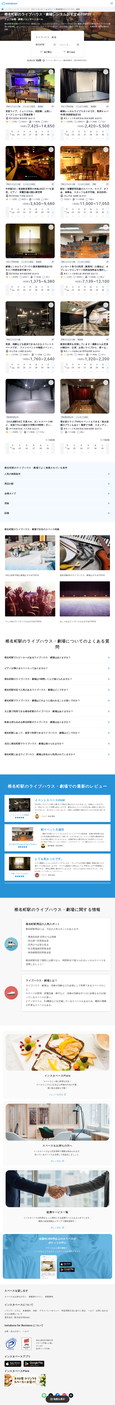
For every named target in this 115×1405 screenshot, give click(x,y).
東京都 (40, 9)
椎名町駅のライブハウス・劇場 (68, 9)
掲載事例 (49, 1297)
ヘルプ (26, 1331)
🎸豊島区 (49, 9)
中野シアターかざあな (19, 844)
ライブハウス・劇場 (27, 9)
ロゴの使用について (13, 1314)
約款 (35, 1311)
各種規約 (27, 1311)
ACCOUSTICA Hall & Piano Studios (22, 815)
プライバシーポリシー (49, 1311)
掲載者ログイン (36, 1297)
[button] (57, 475)
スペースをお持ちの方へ (15, 1297)
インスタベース (10, 9)
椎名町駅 (40, 44)
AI (53, 106)
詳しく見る (56, 1161)
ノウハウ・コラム (12, 1311)
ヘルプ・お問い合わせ (98, 1311)
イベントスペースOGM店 (19, 874)
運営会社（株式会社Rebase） (17, 1317)
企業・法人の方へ (12, 1331)
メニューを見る (56, 1094)
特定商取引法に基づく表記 (74, 1311)
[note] (71, 1395)
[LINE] (44, 1395)
